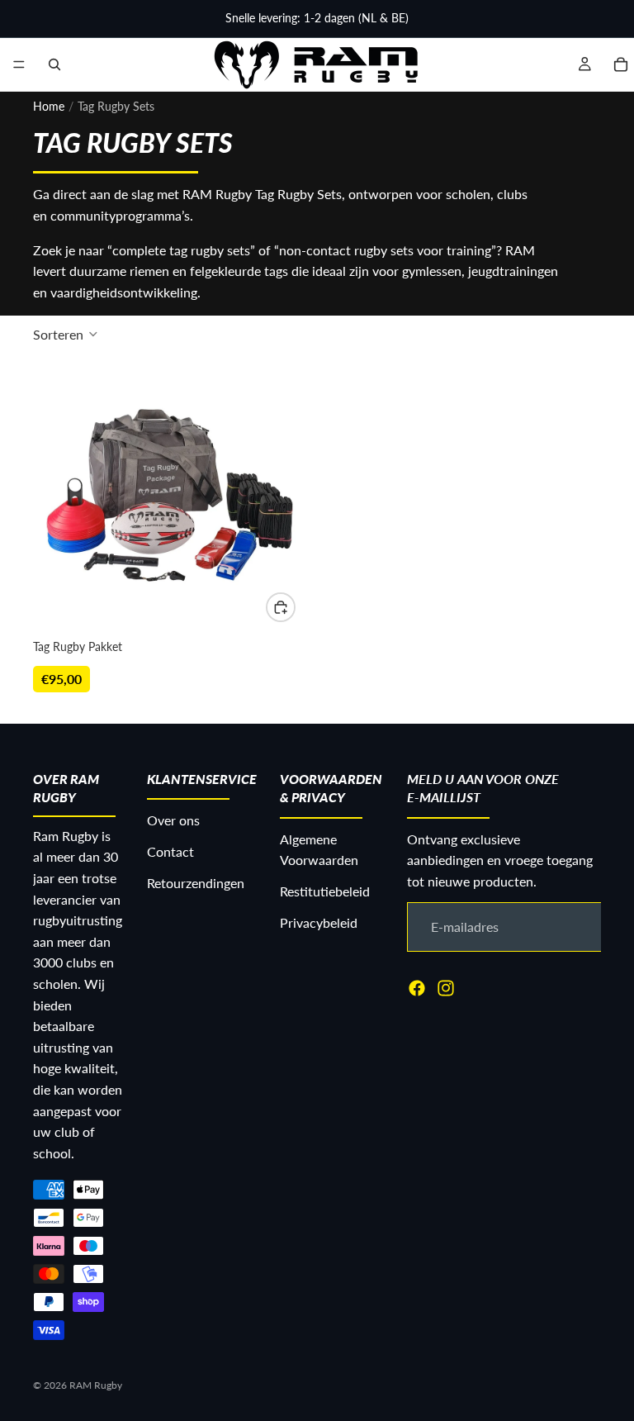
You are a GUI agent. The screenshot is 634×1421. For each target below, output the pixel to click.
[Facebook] (417, 987)
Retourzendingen (195, 882)
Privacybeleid (318, 921)
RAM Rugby (95, 1385)
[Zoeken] (54, 64)
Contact (170, 851)
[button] (65, 334)
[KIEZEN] (281, 607)
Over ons (173, 820)
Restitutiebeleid (325, 891)
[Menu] (19, 64)
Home (48, 106)
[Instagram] (446, 987)
